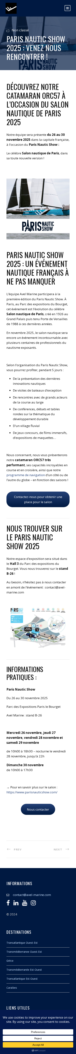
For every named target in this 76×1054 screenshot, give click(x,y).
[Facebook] (8, 904)
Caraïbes (11, 987)
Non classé (20, 30)
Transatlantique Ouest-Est (22, 942)
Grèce (9, 960)
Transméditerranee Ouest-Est (24, 951)
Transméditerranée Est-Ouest (24, 969)
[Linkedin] (15, 904)
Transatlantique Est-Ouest (22, 978)
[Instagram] (33, 904)
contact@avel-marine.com (32, 895)
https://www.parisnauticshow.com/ (31, 792)
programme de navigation (25, 475)
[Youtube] (24, 904)
